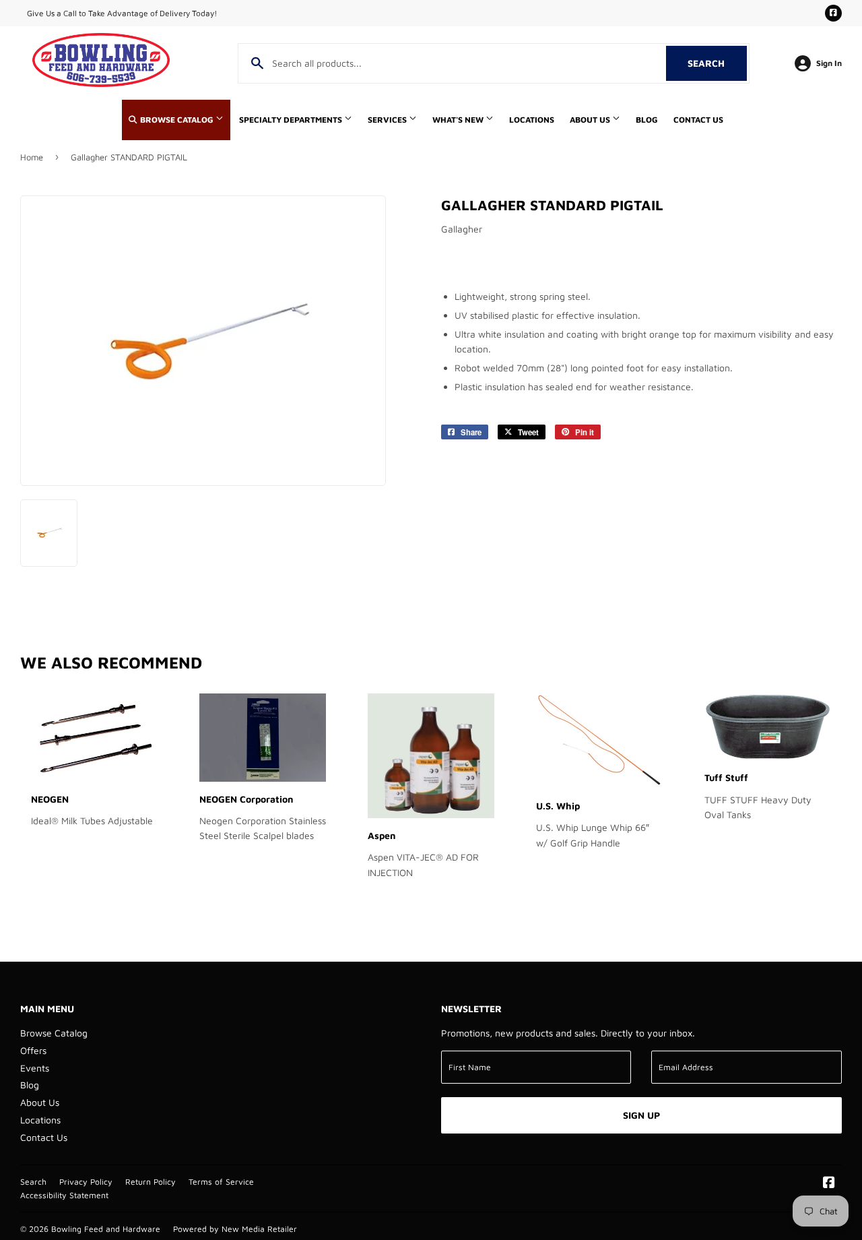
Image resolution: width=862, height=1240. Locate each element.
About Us (591, 120)
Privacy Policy (85, 1182)
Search (717, 63)
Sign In (829, 63)
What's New (459, 120)
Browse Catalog (177, 120)
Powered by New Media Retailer (235, 1229)
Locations (531, 120)
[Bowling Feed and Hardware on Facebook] (829, 1183)
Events (34, 1068)
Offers (33, 1050)
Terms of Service (221, 1182)
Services (388, 120)
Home (31, 157)
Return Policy (150, 1182)
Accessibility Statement (64, 1195)
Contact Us (698, 120)
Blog (647, 120)
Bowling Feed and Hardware (105, 1229)
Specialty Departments (291, 120)
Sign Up (641, 1115)
